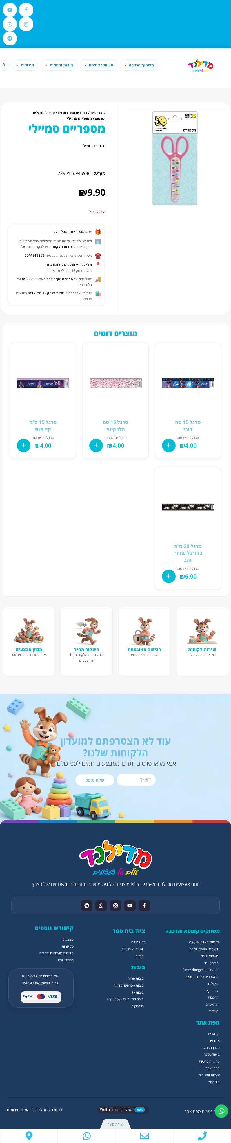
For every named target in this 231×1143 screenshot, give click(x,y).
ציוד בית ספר (78, 113)
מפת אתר (193, 1111)
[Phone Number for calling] (202, 1136)
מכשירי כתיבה (56, 113)
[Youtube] (10, 10)
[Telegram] (10, 38)
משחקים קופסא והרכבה (192, 931)
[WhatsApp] (86, 1136)
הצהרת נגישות (213, 1111)
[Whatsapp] (10, 24)
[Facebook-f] (26, 10)
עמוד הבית (97, 113)
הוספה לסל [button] (169, 445)
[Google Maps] (28, 1136)
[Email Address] (144, 1136)
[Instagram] (26, 24)
